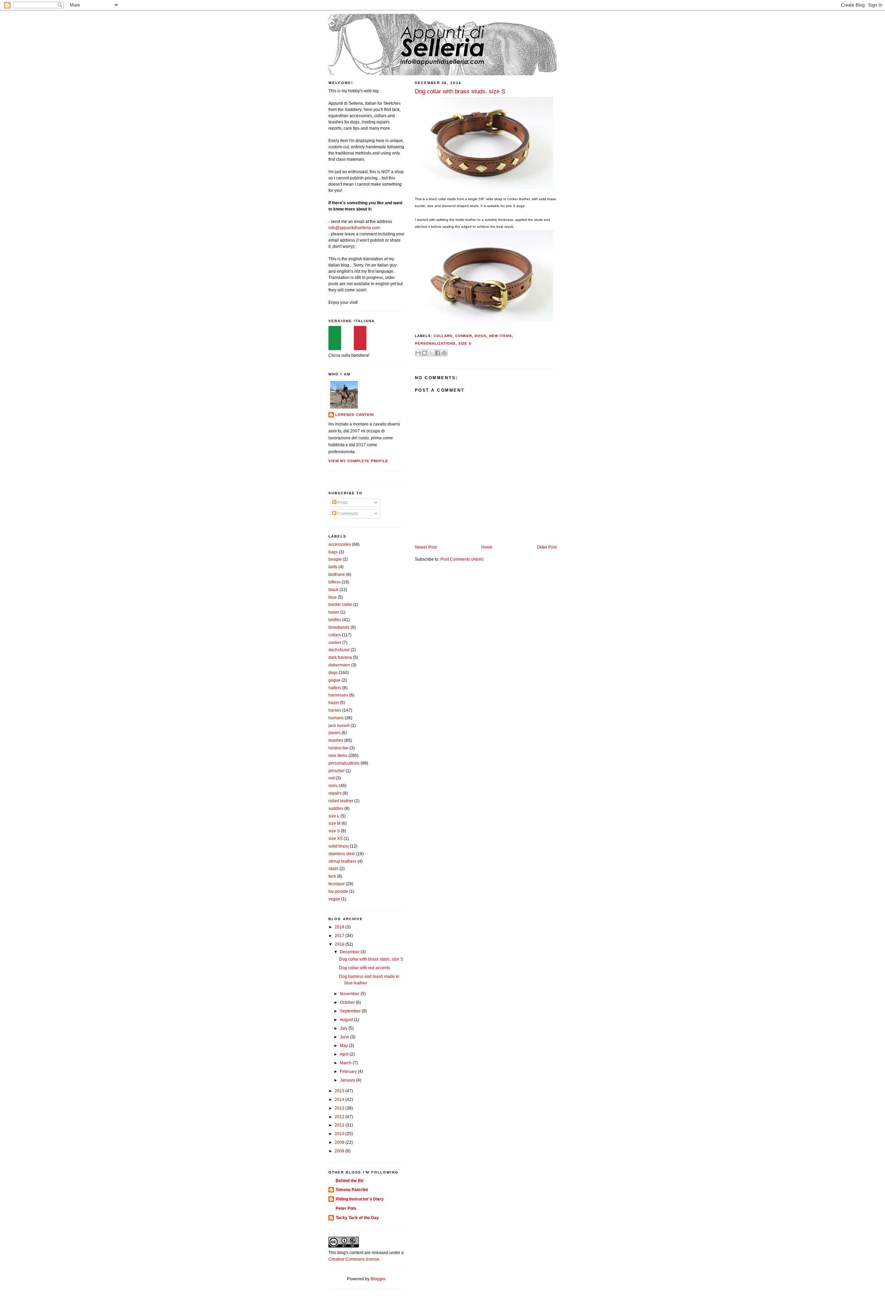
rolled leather (340, 800)
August (347, 1019)
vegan (334, 899)
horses (334, 710)
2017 (340, 935)
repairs (335, 793)
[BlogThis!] (424, 352)
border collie (340, 604)
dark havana (340, 657)
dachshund (339, 649)
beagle (335, 559)
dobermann (339, 665)
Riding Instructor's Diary (360, 1199)
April (345, 1054)
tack (332, 876)
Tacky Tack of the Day (357, 1217)
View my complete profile (358, 461)
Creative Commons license (353, 1259)
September (351, 1011)
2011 (340, 1125)
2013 (340, 1108)
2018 (340, 927)
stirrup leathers (342, 861)
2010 (340, 1133)
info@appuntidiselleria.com (354, 227)
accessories (339, 544)
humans (336, 718)
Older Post (547, 547)
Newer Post (426, 547)
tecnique (336, 883)
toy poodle (338, 891)
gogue (334, 680)
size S (465, 343)
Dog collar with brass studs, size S (371, 959)
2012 (340, 1116)
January (348, 1080)
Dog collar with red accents (364, 967)
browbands (339, 627)
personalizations (435, 343)
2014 (340, 1099)
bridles (334, 619)
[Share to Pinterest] (444, 352)
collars (443, 336)
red (331, 778)
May (344, 1045)
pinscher (336, 770)
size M (334, 823)
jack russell (339, 725)
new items (500, 336)
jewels (334, 732)
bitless (334, 582)
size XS (335, 838)
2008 (340, 1151)
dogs (480, 336)
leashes (335, 740)
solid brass (338, 846)
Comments (347, 513)
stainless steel (341, 853)
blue (332, 597)
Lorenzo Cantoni (354, 415)
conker (463, 336)
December (350, 952)
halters (334, 687)
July (344, 1028)
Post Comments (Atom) (462, 559)
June (345, 1037)
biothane (336, 574)
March (346, 1062)
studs (333, 868)
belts (332, 566)
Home (487, 547)
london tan (338, 748)
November (350, 993)
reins (333, 785)
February (349, 1071)
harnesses (338, 695)
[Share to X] (431, 352)
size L (333, 816)
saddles (335, 808)
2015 (340, 1090)
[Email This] (417, 352)
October (348, 1002)
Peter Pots (346, 1208)
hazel (333, 702)
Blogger (378, 1279)
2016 (340, 944)
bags (333, 552)
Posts (342, 502)
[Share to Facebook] (437, 352)
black (333, 589)
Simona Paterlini (352, 1189)
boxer (333, 612)
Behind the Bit (349, 1180)
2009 (340, 1142)
